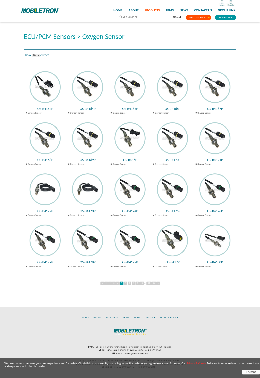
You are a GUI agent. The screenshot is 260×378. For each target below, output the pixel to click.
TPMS (170, 10)
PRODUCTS (152, 10)
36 (154, 283)
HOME (117, 10)
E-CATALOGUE (225, 17)
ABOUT (133, 10)
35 (149, 283)
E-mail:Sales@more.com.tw (132, 353)
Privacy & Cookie (196, 363)
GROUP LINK (226, 10)
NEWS (184, 10)
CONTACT (150, 317)
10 (142, 283)
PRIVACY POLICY (169, 317)
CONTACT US (203, 10)
